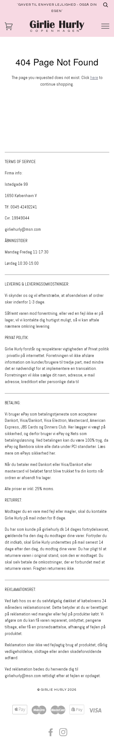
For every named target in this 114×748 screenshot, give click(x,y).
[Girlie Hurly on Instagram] (63, 734)
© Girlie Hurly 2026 (57, 689)
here (94, 77)
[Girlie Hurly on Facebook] (51, 734)
